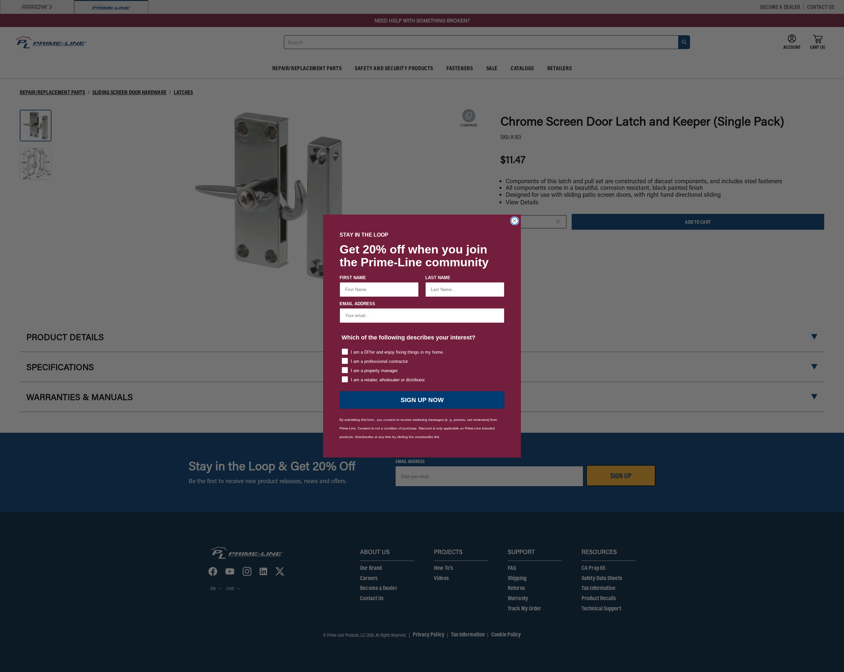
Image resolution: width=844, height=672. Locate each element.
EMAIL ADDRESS (357, 303)
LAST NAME (437, 277)
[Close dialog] (514, 220)
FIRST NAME (353, 277)
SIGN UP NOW (422, 399)
